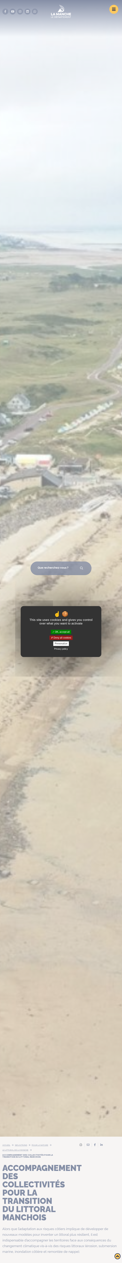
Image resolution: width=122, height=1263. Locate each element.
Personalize (61, 643)
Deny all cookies (62, 637)
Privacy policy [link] (61, 649)
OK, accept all (62, 632)
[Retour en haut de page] (118, 1256)
